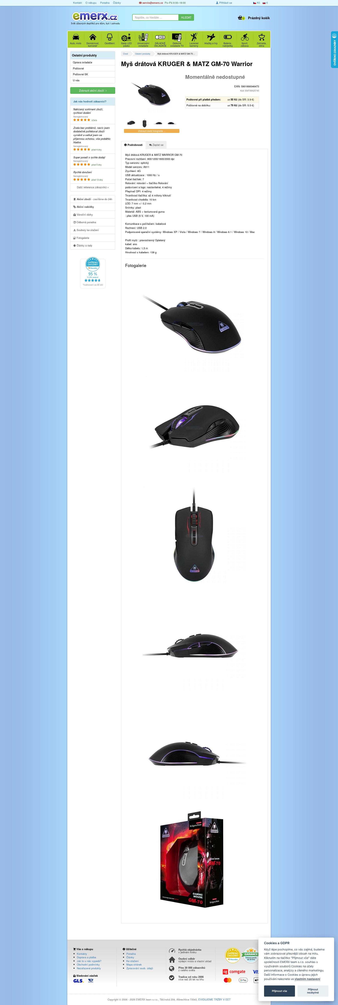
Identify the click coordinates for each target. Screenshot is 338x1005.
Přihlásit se (225, 2)
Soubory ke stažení (87, 230)
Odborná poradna (86, 222)
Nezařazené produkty (89, 968)
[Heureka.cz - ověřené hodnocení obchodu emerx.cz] (92, 272)
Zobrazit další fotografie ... (151, 131)
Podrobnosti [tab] (135, 145)
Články (117, 2)
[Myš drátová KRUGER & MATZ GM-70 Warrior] (151, 94)
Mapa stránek (134, 964)
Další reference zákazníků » (93, 187)
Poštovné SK (80, 74)
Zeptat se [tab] (157, 145)
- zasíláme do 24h (94, 199)
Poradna (105, 2)
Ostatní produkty (142, 53)
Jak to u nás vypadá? (89, 961)
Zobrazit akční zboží (92, 90)
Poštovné (78, 68)
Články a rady (84, 245)
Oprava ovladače (82, 62)
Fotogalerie (82, 238)
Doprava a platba (86, 957)
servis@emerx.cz (152, 2)
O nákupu (90, 2)
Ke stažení (132, 961)
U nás (76, 80)
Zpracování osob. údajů (139, 968)
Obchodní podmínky (88, 964)
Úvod (125, 53)
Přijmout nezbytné (313, 991)
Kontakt (77, 2)
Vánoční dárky (84, 214)
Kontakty (82, 954)
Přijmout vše (279, 990)
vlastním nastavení (307, 979)
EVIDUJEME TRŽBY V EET (214, 999)
